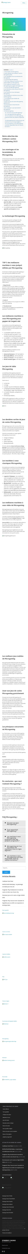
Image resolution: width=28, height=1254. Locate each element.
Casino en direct (6, 931)
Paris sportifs (5, 910)
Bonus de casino (6, 1126)
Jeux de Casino (6, 1120)
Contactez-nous (6, 1248)
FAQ (3, 976)
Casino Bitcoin (6, 1109)
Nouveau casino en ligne (8, 1123)
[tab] (14, 823)
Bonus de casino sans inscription (10, 1131)
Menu (23, 3)
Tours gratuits (6, 1112)
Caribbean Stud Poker (7, 881)
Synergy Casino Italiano (7, 1204)
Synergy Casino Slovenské (8, 1207)
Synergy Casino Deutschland (8, 1199)
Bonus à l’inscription (7, 1134)
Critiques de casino (7, 1114)
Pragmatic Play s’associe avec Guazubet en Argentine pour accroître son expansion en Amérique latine (13, 903)
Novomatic (4, 1076)
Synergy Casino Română (7, 1212)
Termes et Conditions (7, 1233)
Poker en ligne (5, 1001)
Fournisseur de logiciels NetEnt (9, 1021)
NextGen (4, 1057)
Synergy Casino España (7, 1201)
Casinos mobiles (6, 954)
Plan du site (5, 1245)
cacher (11, 69)
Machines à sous (6, 1117)
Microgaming (5, 1038)
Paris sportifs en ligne (7, 1128)
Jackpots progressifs (7, 1137)
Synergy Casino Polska (7, 1196)
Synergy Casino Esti (6, 1210)
